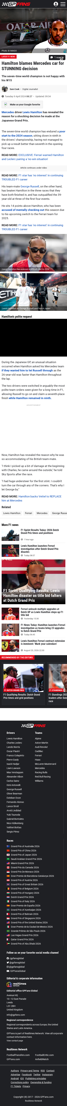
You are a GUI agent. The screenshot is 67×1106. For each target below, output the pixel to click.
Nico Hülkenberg (15, 823)
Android (15, 1078)
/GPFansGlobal (17, 971)
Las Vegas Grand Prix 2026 (24, 935)
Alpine (38, 738)
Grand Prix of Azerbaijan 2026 (26, 910)
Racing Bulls (41, 772)
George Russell (29, 186)
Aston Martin (41, 742)
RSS (43, 1070)
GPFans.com (13, 1059)
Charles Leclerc (14, 742)
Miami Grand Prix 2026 (22, 863)
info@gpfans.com (16, 1015)
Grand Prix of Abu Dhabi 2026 (26, 943)
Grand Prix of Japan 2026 (24, 854)
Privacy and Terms (29, 1070)
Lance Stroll (13, 806)
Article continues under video (33, 168)
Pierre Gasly (13, 759)
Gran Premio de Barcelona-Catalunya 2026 (32, 876)
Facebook (27, 1074)
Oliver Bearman (14, 793)
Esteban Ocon (14, 797)
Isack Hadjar (13, 764)
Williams (39, 781)
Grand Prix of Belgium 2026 (25, 888)
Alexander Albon (15, 776)
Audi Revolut (41, 747)
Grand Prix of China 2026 (23, 850)
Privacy (26, 1086)
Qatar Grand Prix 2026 (22, 939)
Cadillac (39, 751)
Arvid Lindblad (14, 810)
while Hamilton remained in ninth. (30, 398)
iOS (22, 1078)
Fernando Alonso (15, 802)
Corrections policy (20, 1082)
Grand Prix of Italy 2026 (23, 901)
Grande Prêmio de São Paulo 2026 (28, 931)
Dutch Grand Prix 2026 (22, 897)
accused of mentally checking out (23, 209)
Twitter (36, 1074)
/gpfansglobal (16, 958)
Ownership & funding (41, 1082)
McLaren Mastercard (45, 764)
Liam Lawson (13, 768)
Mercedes (8, 112)
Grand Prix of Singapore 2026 (26, 918)
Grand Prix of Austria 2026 (24, 880)
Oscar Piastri (13, 751)
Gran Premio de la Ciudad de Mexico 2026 (32, 926)
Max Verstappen (15, 772)
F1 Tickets (16, 1086)
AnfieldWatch (42, 1059)
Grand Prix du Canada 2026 (25, 867)
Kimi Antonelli (13, 785)
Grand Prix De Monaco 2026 (25, 871)
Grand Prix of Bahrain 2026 (24, 914)
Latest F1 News (8, 57)
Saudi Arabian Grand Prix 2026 (26, 859)
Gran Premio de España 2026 (25, 905)
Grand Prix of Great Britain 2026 (27, 884)
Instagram (47, 1074)
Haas (37, 759)
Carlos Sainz (13, 781)
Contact (50, 1070)
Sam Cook (15, 89)
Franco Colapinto (15, 755)
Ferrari (28, 513)
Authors (15, 1070)
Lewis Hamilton (32, 112)
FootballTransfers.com (18, 1055)
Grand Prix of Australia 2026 (25, 846)
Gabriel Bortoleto (15, 819)
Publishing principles (35, 1078)
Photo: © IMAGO (9, 50)
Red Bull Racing (43, 776)
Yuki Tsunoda (13, 814)
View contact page (15, 1041)
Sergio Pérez (13, 831)
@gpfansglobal (17, 962)
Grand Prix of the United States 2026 (29, 922)
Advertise (15, 1074)
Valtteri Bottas (14, 827)
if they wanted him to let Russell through (27, 370)
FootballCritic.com (44, 1055)
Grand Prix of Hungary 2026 (25, 893)
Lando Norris (13, 747)
